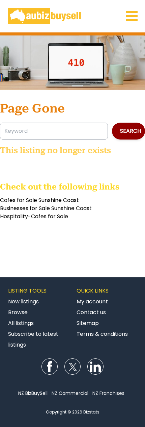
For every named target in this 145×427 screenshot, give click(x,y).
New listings (23, 301)
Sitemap (88, 323)
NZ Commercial (70, 393)
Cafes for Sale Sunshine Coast (39, 200)
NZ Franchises (108, 393)
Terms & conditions (102, 334)
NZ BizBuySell (33, 393)
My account (92, 301)
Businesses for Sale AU (72, 16)
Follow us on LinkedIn (95, 366)
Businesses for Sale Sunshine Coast (46, 208)
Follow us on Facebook (49, 366)
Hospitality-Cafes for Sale (34, 216)
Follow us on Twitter (72, 366)
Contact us (91, 312)
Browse (18, 312)
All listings (21, 323)
